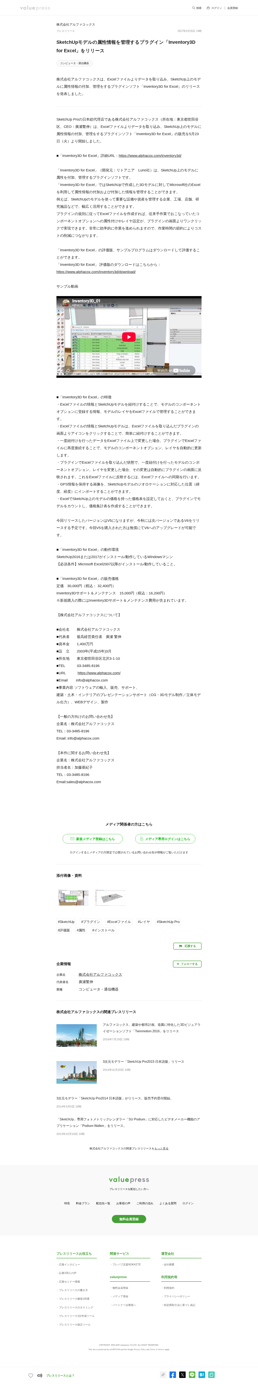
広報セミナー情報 (69, 1281)
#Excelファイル (119, 922)
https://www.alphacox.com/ (99, 673)
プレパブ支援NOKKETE (126, 1264)
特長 (67, 1203)
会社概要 (169, 1264)
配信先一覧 (103, 1203)
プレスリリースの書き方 (73, 1290)
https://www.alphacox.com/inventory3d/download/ (96, 272)
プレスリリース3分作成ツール (77, 1315)
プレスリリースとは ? (60, 1375)
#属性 (81, 930)
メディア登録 (120, 1296)
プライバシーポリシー (177, 1296)
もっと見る (161, 1148)
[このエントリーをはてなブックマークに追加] (202, 1377)
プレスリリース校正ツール (75, 1324)
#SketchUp (66, 922)
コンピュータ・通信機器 (74, 63)
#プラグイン (90, 922)
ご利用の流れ (144, 1203)
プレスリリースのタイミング (76, 1307)
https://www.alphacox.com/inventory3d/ (150, 156)
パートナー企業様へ (124, 1305)
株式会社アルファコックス (75, 24)
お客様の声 (123, 1203)
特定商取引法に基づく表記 (179, 1305)
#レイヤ (144, 922)
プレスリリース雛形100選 (74, 1298)
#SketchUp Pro (168, 922)
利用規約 (169, 1287)
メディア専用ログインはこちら (167, 839)
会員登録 (232, 7)
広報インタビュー (69, 1264)
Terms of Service (157, 1350)
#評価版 (64, 930)
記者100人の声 (67, 1272)
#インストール (103, 930)
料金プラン (83, 1203)
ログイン (216, 7)
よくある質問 (167, 1203)
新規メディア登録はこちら (95, 839)
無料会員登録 (129, 1219)
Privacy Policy (140, 1350)
